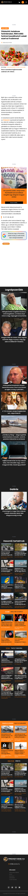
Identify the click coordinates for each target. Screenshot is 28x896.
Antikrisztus (3, 681)
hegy (18, 664)
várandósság (20, 681)
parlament (23, 811)
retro (4, 644)
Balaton (16, 755)
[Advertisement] (14, 354)
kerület (22, 644)
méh (23, 680)
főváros (8, 627)
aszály (10, 606)
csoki (2, 591)
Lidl (2, 589)
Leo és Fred (24, 739)
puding (5, 591)
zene (10, 644)
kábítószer (22, 607)
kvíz (2, 627)
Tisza (11, 607)
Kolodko (16, 739)
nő (24, 680)
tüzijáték (21, 589)
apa (20, 664)
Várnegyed (3, 755)
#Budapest (17, 589)
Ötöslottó (6, 120)
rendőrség (17, 606)
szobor (19, 739)
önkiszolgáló (4, 573)
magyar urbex (10, 739)
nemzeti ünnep (18, 811)
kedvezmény (7, 574)
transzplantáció (18, 680)
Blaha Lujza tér (22, 606)
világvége (3, 680)
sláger (7, 644)
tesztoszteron (9, 664)
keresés (21, 556)
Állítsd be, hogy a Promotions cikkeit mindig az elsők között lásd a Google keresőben (16, 235)
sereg (11, 556)
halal (21, 696)
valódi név (21, 627)
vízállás (16, 574)
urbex (2, 739)
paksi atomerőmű (21, 573)
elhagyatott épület (5, 740)
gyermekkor (8, 696)
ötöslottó (6, 243)
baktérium (9, 591)
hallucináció (3, 665)
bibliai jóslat (8, 680)
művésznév (17, 628)
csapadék (20, 574)
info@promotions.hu (15, 864)
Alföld (2, 607)
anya (16, 681)
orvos (5, 664)
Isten (2, 664)
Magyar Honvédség (5, 556)
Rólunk (10, 874)
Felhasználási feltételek (14, 872)
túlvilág (16, 696)
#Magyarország (4, 606)
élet (19, 696)
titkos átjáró (8, 755)
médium (24, 696)
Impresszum (11, 876)
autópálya (5, 558)
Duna (16, 556)
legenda (16, 756)
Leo (15, 740)
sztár (18, 627)
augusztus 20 (18, 591)
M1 (1, 558)
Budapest (19, 644)
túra (15, 664)
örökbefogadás (4, 698)
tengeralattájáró (21, 755)
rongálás (18, 740)
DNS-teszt (3, 696)
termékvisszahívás (7, 589)
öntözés (5, 607)
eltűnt (18, 556)
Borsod (5, 739)
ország (4, 627)
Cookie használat (13, 879)
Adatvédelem (12, 878)
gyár (10, 740)
